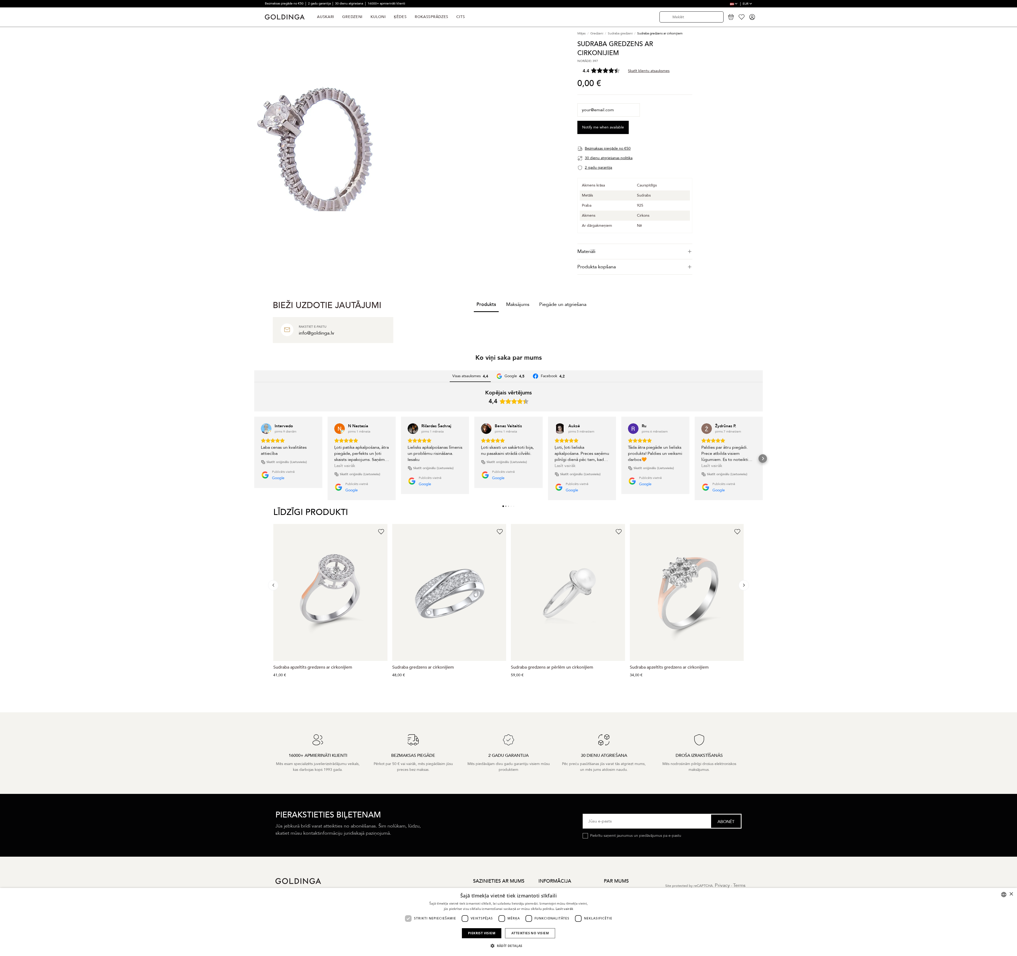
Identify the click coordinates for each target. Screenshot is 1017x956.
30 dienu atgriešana (349, 3)
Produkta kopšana (596, 267)
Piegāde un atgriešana (562, 304)
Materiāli (586, 251)
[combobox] (1003, 894)
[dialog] (508, 922)
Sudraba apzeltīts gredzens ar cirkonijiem (312, 667)
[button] (254, 458)
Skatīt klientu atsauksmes (649, 70)
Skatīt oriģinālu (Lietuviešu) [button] (286, 462)
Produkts (486, 304)
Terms (739, 885)
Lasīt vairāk (564, 908)
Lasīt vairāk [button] (344, 466)
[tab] (634, 251)
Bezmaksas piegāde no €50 (284, 3)
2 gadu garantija (320, 3)
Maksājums (517, 304)
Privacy (722, 885)
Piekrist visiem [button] (481, 933)
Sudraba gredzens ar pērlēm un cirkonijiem (552, 667)
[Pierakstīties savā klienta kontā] (752, 17)
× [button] (1011, 894)
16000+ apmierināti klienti (386, 3)
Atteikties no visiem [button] (530, 933)
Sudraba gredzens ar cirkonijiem (423, 667)
